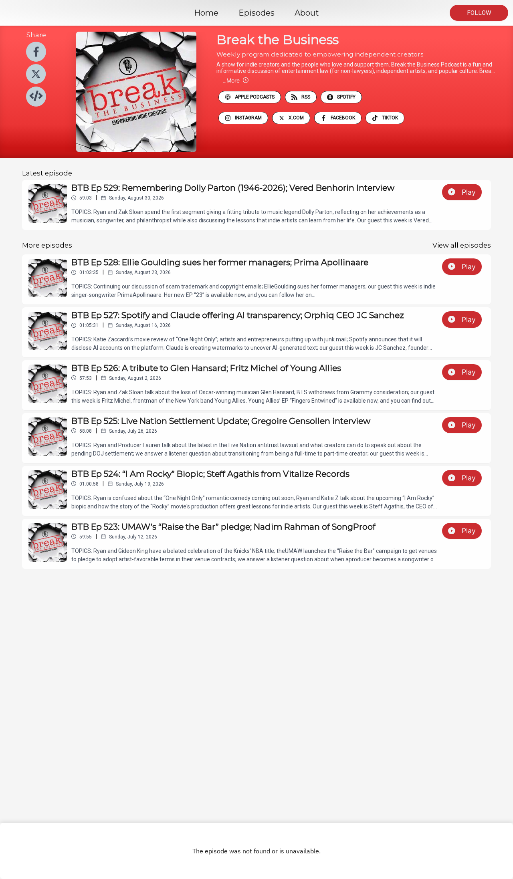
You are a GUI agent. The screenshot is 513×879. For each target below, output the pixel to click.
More (231, 80)
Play (469, 192)
